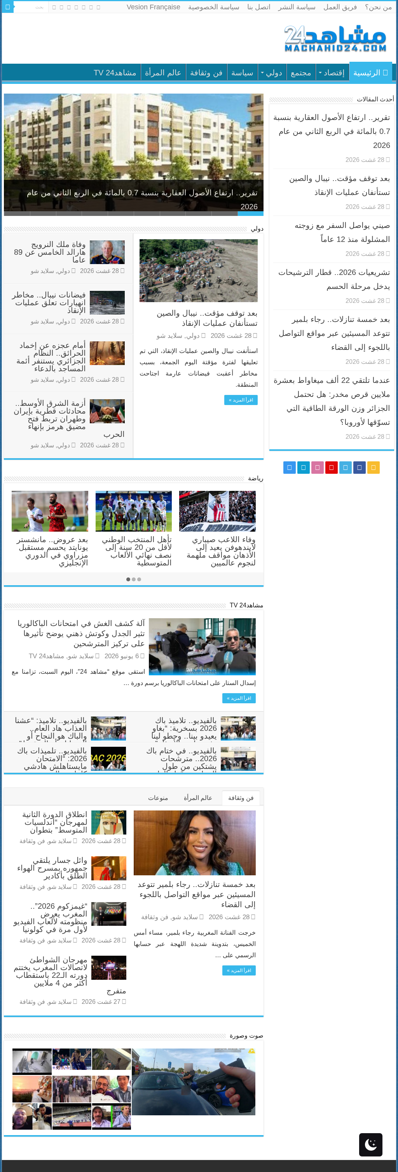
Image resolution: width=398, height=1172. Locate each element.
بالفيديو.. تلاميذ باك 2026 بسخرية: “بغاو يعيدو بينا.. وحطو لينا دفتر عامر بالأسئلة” (184, 732)
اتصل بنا (259, 7)
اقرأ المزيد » (241, 400)
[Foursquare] (62, 7)
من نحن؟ (378, 7)
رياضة (256, 478)
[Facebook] (91, 7)
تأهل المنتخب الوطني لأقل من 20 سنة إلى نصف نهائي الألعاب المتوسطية (137, 551)
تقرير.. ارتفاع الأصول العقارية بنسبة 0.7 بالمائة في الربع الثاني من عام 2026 (331, 131)
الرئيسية (367, 72)
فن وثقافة (206, 72)
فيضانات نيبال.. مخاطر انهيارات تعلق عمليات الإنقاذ (49, 302)
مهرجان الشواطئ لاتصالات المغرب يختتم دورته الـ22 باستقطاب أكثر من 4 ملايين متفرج (70, 975)
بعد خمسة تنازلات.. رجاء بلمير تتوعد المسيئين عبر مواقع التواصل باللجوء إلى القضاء (197, 894)
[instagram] (54, 7)
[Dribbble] (69, 7)
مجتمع (301, 72)
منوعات (158, 798)
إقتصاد (334, 72)
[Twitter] (84, 7)
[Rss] (98, 7)
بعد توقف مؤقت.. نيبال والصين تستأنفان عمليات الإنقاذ (168, 198)
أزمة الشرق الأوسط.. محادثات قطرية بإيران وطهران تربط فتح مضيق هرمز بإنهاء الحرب (69, 418)
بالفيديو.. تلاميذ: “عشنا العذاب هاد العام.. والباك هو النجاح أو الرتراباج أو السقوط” (51, 732)
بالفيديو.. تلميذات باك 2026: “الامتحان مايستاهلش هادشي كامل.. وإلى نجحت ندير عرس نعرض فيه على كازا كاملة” (71, 770)
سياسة (242, 72)
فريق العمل (340, 7)
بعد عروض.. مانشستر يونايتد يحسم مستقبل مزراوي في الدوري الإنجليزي (52, 551)
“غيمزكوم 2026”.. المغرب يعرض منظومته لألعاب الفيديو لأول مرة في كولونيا (50, 918)
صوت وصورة (247, 1035)
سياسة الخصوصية (213, 7)
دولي (274, 72)
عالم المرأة (163, 72)
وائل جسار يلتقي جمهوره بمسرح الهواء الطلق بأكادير (52, 868)
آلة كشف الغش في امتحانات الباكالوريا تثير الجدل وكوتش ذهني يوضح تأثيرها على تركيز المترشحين (81, 633)
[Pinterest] (76, 7)
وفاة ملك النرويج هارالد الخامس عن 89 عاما (50, 252)
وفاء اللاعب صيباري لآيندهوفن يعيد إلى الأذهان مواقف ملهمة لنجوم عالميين (221, 551)
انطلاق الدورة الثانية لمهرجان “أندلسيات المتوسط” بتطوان (54, 822)
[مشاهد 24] (334, 37)
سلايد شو (169, 335)
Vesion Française (153, 7)
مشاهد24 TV (115, 72)
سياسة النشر (297, 7)
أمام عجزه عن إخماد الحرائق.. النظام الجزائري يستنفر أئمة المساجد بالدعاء (51, 357)
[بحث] (8, 7)
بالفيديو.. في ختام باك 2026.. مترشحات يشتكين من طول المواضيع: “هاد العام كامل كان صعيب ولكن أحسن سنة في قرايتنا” (201, 770)
